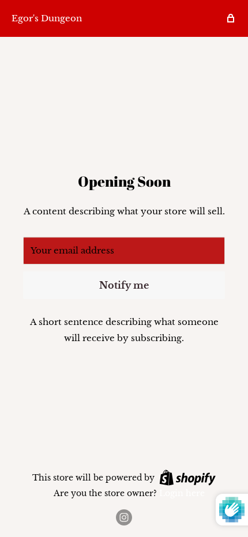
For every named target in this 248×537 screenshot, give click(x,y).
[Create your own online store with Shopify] (187, 477)
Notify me (124, 285)
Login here (182, 493)
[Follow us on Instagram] (124, 517)
